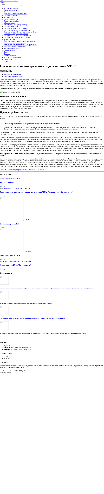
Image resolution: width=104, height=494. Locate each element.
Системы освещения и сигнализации (17, 30)
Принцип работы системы (13, 76)
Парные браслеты (10, 55)
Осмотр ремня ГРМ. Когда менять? (15, 265)
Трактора (7, 54)
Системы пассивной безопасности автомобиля (20, 32)
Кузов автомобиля (10, 10)
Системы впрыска (10, 15)
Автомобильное (9, 50)
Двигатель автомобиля (12, 12)
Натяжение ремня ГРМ (10, 224)
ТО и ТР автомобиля (11, 8)
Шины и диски (9, 23)
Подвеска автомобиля (11, 21)
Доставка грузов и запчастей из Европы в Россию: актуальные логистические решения (26, 303)
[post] (4, 284)
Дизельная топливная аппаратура (15, 14)
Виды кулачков (7, 182)
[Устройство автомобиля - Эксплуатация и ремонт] (9, 1)
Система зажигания (11, 26)
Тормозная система (10, 39)
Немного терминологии (12, 74)
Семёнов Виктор (6, 170)
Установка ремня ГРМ (10, 255)
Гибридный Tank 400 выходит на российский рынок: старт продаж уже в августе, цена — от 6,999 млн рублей (32, 318)
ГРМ (42, 170)
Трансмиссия (8, 17)
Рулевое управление (11, 19)
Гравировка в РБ (10, 59)
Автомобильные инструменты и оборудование (20, 45)
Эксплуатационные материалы (15, 43)
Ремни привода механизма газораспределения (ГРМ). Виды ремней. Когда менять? (36, 192)
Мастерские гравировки (12, 57)
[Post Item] (6, 178)
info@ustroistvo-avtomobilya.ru (21, 348)
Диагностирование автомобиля (15, 46)
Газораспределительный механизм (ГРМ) (26, 170)
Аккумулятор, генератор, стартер (15, 25)
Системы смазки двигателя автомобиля (17, 35)
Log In (6, 61)
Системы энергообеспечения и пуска (17, 37)
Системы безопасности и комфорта (16, 28)
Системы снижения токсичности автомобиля (19, 41)
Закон (6, 52)
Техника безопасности (12, 48)
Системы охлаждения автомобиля (16, 34)
